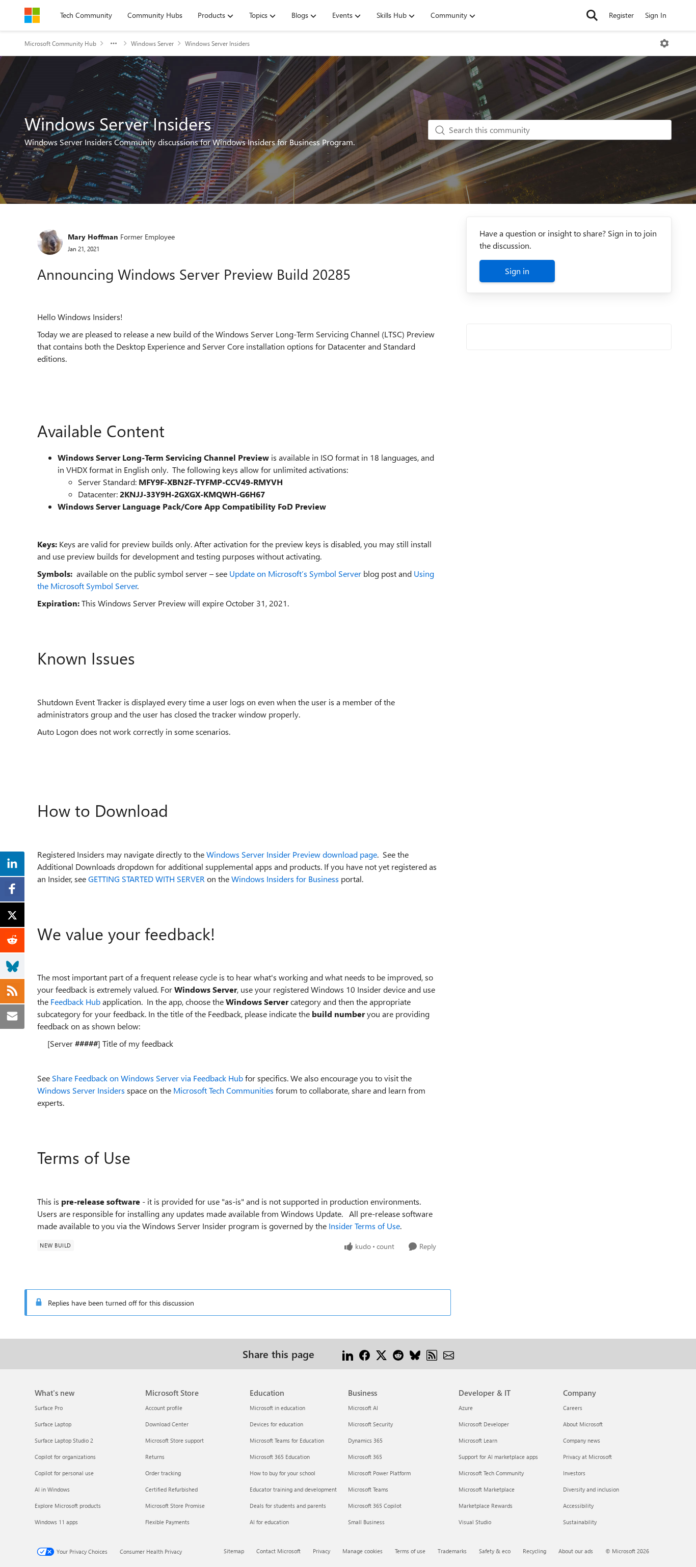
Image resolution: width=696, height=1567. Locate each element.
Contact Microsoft (278, 1551)
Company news (581, 1440)
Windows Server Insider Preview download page (291, 854)
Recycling (534, 1551)
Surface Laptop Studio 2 (64, 1440)
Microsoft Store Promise (175, 1505)
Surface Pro (49, 1408)
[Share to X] (381, 1353)
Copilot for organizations (65, 1456)
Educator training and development (293, 1489)
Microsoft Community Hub (60, 43)
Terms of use (410, 1551)
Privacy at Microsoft (587, 1456)
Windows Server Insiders (217, 43)
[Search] (592, 15)
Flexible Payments (167, 1522)
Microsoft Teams (368, 1489)
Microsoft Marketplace (487, 1489)
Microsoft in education (277, 1408)
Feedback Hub (75, 1001)
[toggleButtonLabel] (664, 43)
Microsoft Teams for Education (287, 1440)
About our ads (575, 1551)
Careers (572, 1408)
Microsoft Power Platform (379, 1473)
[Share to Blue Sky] (415, 1353)
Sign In (655, 15)
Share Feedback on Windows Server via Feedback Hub (147, 1078)
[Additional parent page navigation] (114, 43)
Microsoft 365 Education (280, 1456)
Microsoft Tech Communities (223, 1090)
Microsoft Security (370, 1424)
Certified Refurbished (171, 1489)
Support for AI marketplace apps (498, 1456)
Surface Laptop (53, 1424)
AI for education (269, 1522)
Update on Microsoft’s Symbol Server (295, 573)
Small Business (366, 1522)
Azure (466, 1408)
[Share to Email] (448, 1353)
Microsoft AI (363, 1408)
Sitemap (234, 1551)
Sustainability (580, 1522)
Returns (155, 1456)
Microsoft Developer (484, 1424)
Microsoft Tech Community (491, 1473)
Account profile (163, 1408)
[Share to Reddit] (398, 1353)
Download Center (167, 1424)
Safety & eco (495, 1551)
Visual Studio (475, 1522)
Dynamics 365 (365, 1440)
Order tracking (163, 1473)
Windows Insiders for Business (285, 878)
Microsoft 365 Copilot (374, 1505)
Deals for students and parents (288, 1505)
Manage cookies (362, 1551)
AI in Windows (52, 1489)
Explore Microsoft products (68, 1505)
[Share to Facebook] (364, 1353)
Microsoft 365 (365, 1456)
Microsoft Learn (478, 1440)
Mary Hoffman (93, 237)
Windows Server (152, 43)
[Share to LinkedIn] (347, 1353)
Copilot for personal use (64, 1473)
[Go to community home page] (32, 15)
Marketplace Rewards (486, 1505)
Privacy (321, 1551)
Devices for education (276, 1424)
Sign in (517, 270)
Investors (574, 1473)
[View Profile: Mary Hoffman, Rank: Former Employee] (50, 242)
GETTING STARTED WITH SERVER (146, 878)
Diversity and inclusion (591, 1489)
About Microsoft (583, 1424)
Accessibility (578, 1505)
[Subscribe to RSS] (431, 1353)
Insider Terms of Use (364, 1225)
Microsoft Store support (174, 1440)
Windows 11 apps (56, 1522)
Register (621, 15)
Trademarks (452, 1551)
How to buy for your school (282, 1473)
